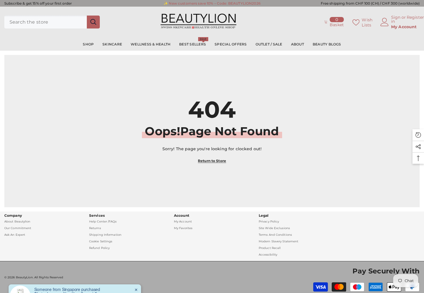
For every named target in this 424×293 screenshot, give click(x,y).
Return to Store (212, 161)
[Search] (52, 22)
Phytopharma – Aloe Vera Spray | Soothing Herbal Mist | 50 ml (70, 283)
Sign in (396, 19)
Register (415, 17)
